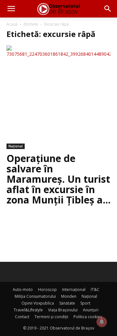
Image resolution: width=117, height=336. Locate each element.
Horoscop (47, 289)
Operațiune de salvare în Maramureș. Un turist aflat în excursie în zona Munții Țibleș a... (58, 179)
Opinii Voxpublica (37, 303)
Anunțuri (90, 310)
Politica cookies (87, 316)
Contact (22, 316)
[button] (11, 8)
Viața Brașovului (63, 310)
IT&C (95, 289)
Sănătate (67, 303)
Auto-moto (23, 289)
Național (15, 146)
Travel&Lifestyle (28, 310)
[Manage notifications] (102, 322)
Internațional (73, 289)
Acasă (12, 24)
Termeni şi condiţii (51, 316)
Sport (85, 303)
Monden (68, 296)
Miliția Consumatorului (35, 296)
